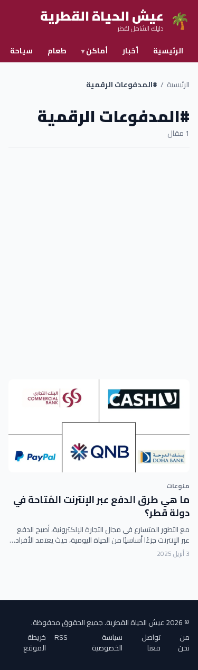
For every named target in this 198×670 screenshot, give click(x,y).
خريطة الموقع (34, 642)
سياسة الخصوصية (107, 642)
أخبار (130, 51)
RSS (61, 638)
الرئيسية (168, 51)
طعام (57, 51)
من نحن (184, 642)
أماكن (94, 51)
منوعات (178, 486)
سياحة (21, 51)
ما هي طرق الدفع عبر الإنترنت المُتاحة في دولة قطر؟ (101, 506)
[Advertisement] (99, 263)
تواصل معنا (151, 642)
